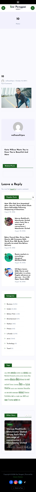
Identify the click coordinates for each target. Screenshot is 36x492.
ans (9, 372)
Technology (10, 343)
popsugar (15, 392)
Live (28, 384)
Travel (9, 348)
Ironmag (16, 384)
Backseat (7, 375)
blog (29, 375)
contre (7, 379)
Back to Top (19, 488)
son (24, 396)
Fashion (9, 324)
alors (5, 372)
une (16, 399)
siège (21, 396)
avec (25, 372)
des (18, 379)
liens (24, 384)
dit (26, 379)
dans (12, 379)
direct (22, 379)
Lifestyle (10, 334)
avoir (29, 372)
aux (22, 372)
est (28, 379)
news (8, 338)
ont (5, 392)
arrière (18, 372)
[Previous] (26, 415)
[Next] (30, 415)
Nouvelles (27, 388)
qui (12, 396)
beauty (26, 375)
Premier (26, 392)
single (17, 396)
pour (21, 392)
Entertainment (11, 319)
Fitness (9, 329)
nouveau (20, 388)
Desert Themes (18, 477)
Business (9, 304)
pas (10, 392)
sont (27, 396)
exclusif (6, 384)
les (20, 384)
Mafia (7, 388)
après (13, 372)
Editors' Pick (11, 314)
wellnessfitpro (9, 81)
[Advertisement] (18, 52)
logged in (13, 189)
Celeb (9, 309)
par (8, 392)
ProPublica (7, 396)
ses (15, 396)
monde (12, 388)
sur (6, 399)
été (19, 400)
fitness (11, 384)
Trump (10, 400)
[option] (18, 435)
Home (18, 24)
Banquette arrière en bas (16, 375)
